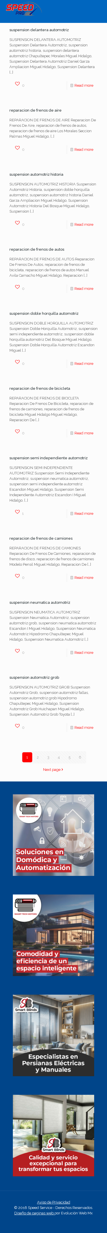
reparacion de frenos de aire (35, 110)
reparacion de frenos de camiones (40, 538)
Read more (83, 85)
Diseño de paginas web (34, 1213)
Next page (51, 769)
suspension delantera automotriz (39, 30)
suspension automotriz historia (36, 174)
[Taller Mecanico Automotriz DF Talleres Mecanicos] (24, 14)
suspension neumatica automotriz (39, 602)
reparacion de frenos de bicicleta (39, 388)
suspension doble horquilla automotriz (43, 313)
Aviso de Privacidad (53, 1202)
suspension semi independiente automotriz (48, 458)
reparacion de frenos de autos (36, 249)
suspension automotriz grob (34, 677)
